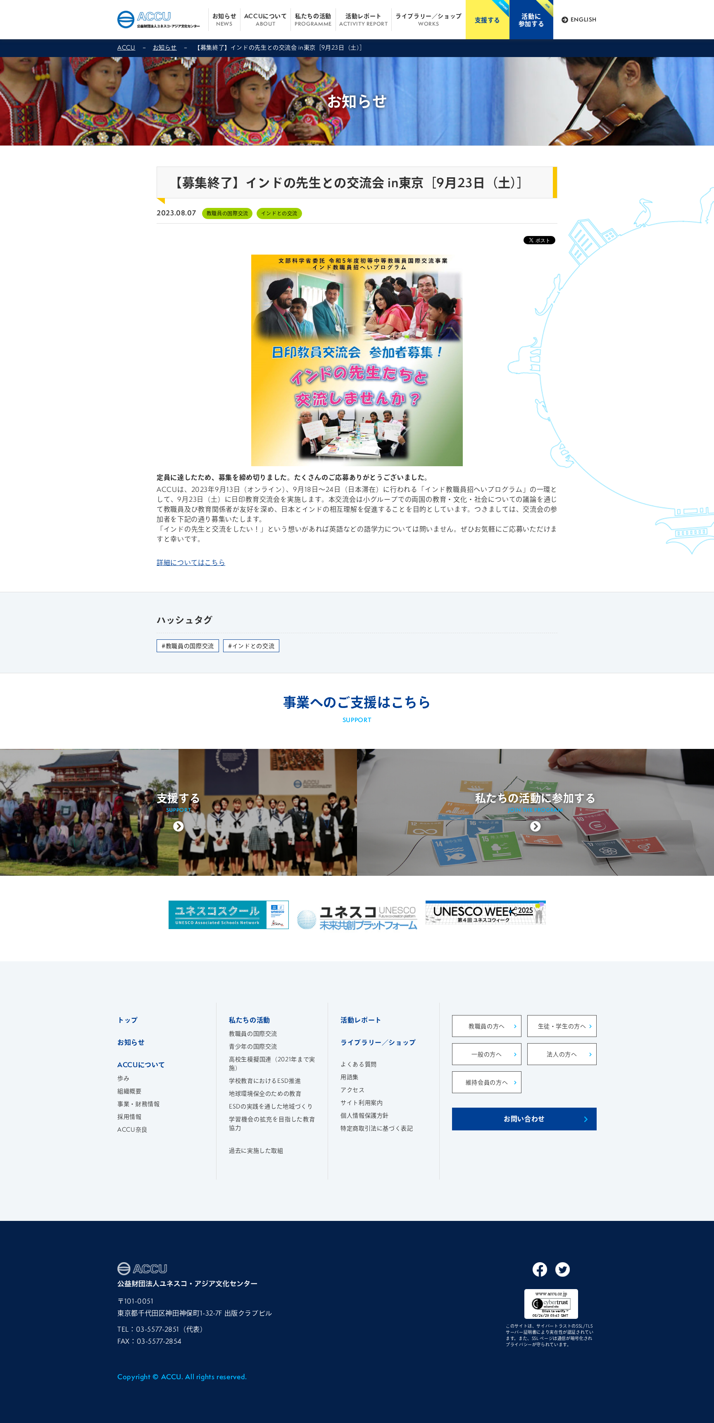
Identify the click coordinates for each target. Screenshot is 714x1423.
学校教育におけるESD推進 (265, 1080)
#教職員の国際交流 (188, 645)
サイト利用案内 (361, 1102)
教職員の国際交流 (253, 1033)
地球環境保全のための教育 (265, 1093)
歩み (123, 1078)
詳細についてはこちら (191, 562)
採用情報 (129, 1116)
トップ (127, 1020)
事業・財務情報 (138, 1103)
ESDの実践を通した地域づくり (271, 1106)
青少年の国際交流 (253, 1046)
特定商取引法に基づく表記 (376, 1128)
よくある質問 (358, 1064)
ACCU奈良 (132, 1129)
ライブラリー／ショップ (428, 19)
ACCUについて (265, 19)
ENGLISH (584, 19)
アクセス (352, 1089)
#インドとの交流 (251, 645)
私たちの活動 (313, 19)
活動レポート (363, 19)
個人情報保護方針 (364, 1115)
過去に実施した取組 (256, 1150)
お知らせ (224, 19)
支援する (488, 20)
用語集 (349, 1077)
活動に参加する (532, 19)
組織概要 (129, 1091)
